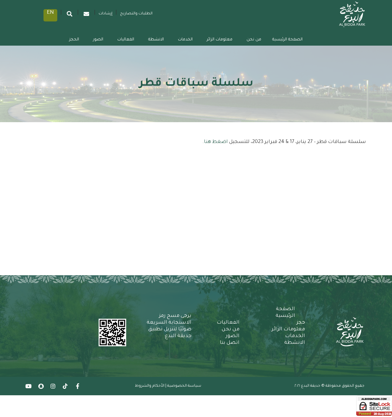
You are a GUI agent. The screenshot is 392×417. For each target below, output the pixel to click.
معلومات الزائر (219, 39)
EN (50, 13)
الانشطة (156, 39)
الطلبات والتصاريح (136, 14)
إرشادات (105, 14)
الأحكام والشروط (149, 386)
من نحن (254, 39)
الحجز (74, 39)
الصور (98, 39)
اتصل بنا (229, 343)
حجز (300, 322)
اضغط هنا (216, 142)
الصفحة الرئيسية (287, 39)
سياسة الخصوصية (184, 386)
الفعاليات (125, 39)
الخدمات (185, 39)
